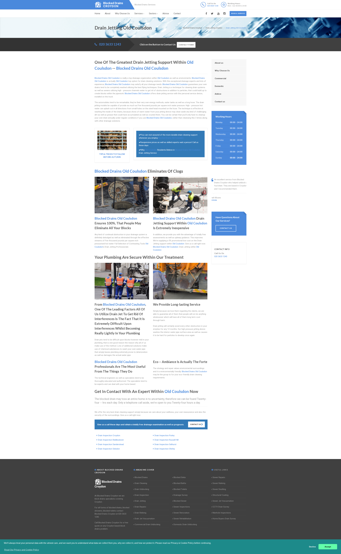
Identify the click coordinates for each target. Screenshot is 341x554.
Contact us (220, 101)
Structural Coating (220, 495)
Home (97, 13)
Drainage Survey (181, 495)
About (107, 13)
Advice (166, 13)
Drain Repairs (140, 507)
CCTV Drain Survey (221, 507)
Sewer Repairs (219, 477)
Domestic (219, 86)
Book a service (238, 13)
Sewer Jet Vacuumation (223, 501)
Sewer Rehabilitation (182, 518)
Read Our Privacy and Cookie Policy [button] (21, 550)
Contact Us (195, 424)
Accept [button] (328, 547)
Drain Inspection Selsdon (109, 449)
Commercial (220, 78)
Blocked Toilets (180, 489)
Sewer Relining (219, 483)
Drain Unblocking (142, 489)
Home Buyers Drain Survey (224, 518)
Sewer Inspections (182, 507)
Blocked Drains (141, 477)
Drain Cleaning (141, 483)
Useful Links (220, 470)
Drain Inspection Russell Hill (166, 440)
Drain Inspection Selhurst (165, 444)
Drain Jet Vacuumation (145, 518)
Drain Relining (140, 513)
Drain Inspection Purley (164, 435)
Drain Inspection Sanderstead (111, 444)
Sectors (152, 13)
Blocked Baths (180, 483)
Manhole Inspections (222, 513)
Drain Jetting (140, 501)
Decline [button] (312, 547)
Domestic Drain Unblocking (185, 524)
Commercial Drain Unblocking (147, 524)
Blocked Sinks (180, 477)
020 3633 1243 (212, 6)
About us (219, 63)
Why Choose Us (122, 13)
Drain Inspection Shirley (165, 449)
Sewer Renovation (181, 513)
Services (138, 13)
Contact (177, 13)
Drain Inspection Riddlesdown (111, 440)
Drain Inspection (142, 495)
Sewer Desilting (219, 489)
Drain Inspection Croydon (109, 435)
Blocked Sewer (180, 501)
